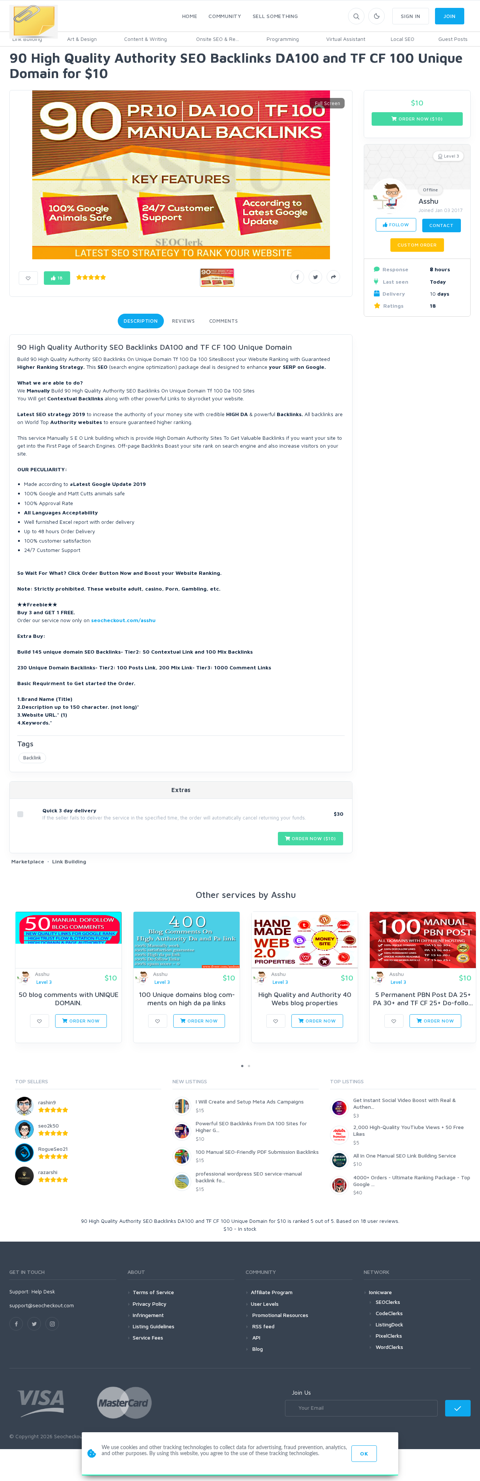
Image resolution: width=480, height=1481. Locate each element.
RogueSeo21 (53, 1149)
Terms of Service (153, 1292)
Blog (257, 1349)
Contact (441, 225)
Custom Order (417, 245)
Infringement (148, 1315)
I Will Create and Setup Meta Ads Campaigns (250, 1101)
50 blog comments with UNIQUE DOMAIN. (68, 999)
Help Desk (43, 1291)
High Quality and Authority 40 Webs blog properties (304, 999)
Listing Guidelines (153, 1326)
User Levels (265, 1304)
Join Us (301, 1392)
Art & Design (82, 39)
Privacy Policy (149, 1304)
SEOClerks (388, 1302)
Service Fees (148, 1337)
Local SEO (402, 39)
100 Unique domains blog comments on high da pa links (187, 999)
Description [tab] (141, 321)
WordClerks (389, 1347)
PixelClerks (389, 1335)
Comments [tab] (223, 321)
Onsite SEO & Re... (217, 39)
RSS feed (262, 1326)
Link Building (69, 861)
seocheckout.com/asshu (123, 620)
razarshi (47, 1172)
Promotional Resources (279, 1315)
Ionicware (380, 1292)
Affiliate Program (271, 1292)
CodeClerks (389, 1313)
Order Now (83, 1021)
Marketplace (27, 861)
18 (59, 278)
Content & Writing (145, 39)
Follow (398, 224)
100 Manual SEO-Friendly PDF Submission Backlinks (257, 1152)
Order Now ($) (313, 838)
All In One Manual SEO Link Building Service (404, 1155)
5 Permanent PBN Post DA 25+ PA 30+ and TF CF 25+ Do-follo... (423, 999)
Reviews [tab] (183, 321)
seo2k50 (48, 1125)
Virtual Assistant (345, 39)
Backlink (32, 758)
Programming (283, 39)
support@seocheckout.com (41, 1305)
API (255, 1337)
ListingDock (389, 1324)
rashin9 (47, 1102)
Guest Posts (453, 39)
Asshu (428, 201)
